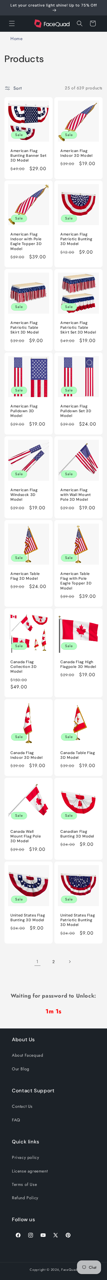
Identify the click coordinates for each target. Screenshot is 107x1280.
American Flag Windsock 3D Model (23, 495)
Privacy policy (25, 1157)
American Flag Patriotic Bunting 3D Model (76, 239)
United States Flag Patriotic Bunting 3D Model (77, 920)
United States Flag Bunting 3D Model (27, 917)
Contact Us (22, 1106)
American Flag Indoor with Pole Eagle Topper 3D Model (26, 241)
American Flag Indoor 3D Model (76, 153)
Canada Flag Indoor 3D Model (26, 755)
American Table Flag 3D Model (25, 576)
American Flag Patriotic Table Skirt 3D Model (24, 327)
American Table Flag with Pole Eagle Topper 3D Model (76, 581)
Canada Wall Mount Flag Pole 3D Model (25, 836)
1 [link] (37, 961)
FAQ (16, 1120)
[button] (11, 23)
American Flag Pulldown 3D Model (23, 411)
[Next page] (69, 961)
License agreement (30, 1171)
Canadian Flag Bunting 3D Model (77, 834)
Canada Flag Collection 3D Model (23, 667)
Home (16, 38)
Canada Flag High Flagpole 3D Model (78, 664)
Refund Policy (25, 1198)
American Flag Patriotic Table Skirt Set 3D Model (78, 327)
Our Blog (20, 1069)
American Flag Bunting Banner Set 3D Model (28, 155)
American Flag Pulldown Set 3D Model (75, 411)
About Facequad (27, 1055)
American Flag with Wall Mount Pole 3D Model (75, 495)
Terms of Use (24, 1184)
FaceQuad (69, 1269)
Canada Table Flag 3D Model (77, 755)
